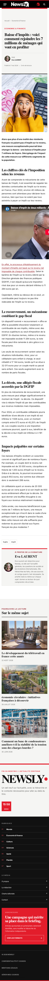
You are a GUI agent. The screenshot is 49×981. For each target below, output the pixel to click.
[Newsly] (25, 4)
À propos (24, 881)
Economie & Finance (18, 21)
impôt (13, 542)
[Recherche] (44, 4)
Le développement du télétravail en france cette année (23, 654)
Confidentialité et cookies (14, 961)
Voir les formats (24, 938)
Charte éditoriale (24, 894)
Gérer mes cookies (10, 975)
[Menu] (5, 4)
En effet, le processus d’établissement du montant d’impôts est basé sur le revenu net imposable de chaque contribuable (23, 268)
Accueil (7, 21)
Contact (24, 900)
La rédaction (24, 887)
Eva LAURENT (26, 556)
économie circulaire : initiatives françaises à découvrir (21, 699)
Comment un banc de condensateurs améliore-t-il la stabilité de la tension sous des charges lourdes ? (24, 744)
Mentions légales (10, 968)
